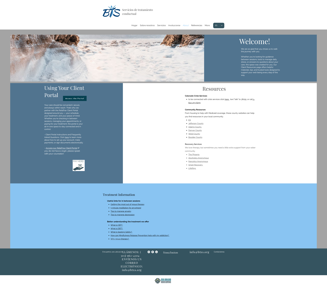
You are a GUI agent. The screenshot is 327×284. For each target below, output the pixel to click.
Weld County (194, 134)
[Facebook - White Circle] (152, 252)
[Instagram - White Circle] (149, 252)
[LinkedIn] (156, 252)
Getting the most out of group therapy (127, 204)
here (227, 99)
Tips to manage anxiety (121, 211)
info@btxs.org (132, 270)
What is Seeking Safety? (121, 232)
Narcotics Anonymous (198, 161)
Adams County (195, 127)
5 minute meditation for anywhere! (126, 208)
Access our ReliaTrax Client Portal (61, 148)
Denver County (195, 130)
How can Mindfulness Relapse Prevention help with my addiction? (140, 235)
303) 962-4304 (130, 255)
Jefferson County (195, 123)
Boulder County (195, 137)
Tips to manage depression (123, 215)
